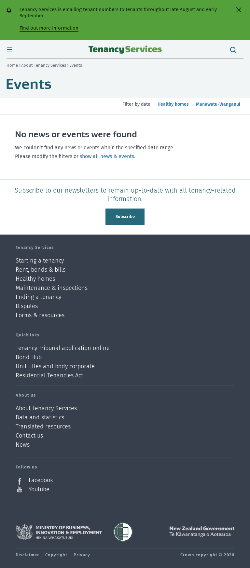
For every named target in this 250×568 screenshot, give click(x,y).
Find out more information (49, 28)
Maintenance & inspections (52, 288)
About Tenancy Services (44, 65)
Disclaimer (27, 554)
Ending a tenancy (38, 297)
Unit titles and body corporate (55, 366)
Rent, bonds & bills (40, 269)
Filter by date (136, 104)
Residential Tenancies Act (49, 375)
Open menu (10, 49)
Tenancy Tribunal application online (63, 348)
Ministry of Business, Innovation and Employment (59, 532)
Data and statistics (40, 417)
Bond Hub (29, 357)
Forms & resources (40, 315)
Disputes (27, 306)
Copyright (56, 554)
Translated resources (43, 426)
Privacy (82, 554)
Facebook (41, 480)
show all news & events (107, 156)
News (23, 444)
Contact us (29, 435)
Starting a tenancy (40, 260)
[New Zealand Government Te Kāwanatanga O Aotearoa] (201, 532)
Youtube (39, 489)
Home (12, 65)
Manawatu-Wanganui (218, 108)
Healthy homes (173, 108)
